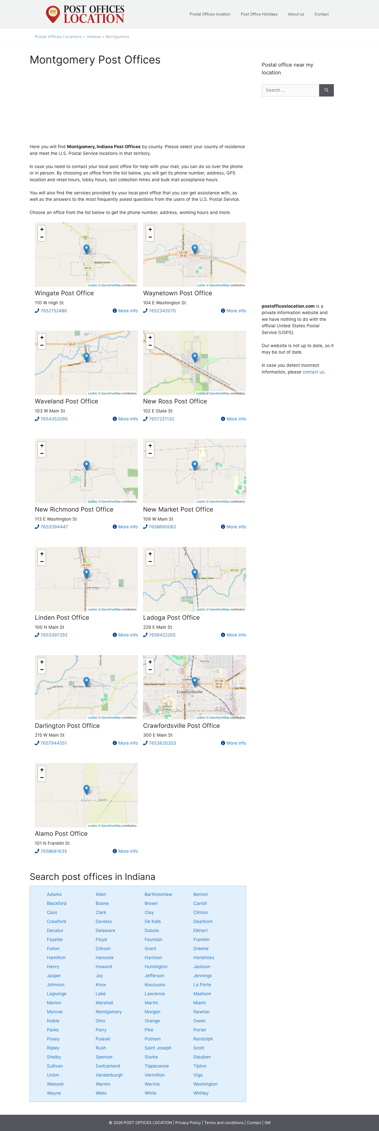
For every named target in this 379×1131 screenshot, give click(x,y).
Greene (201, 948)
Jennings (202, 975)
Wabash (55, 1084)
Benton (200, 894)
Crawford (56, 921)
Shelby (54, 1057)
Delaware (105, 930)
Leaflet (92, 285)
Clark (101, 912)
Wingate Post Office (64, 293)
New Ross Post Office (175, 401)
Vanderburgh (109, 1075)
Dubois (152, 930)
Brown (151, 903)
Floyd (101, 939)
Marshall (104, 1002)
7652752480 (53, 310)
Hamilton (56, 957)
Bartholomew (158, 894)
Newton (201, 1011)
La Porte (202, 984)
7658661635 (53, 851)
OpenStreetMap (111, 285)
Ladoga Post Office (171, 617)
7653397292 (54, 635)
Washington (205, 1084)
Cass (52, 912)
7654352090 (54, 418)
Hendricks (203, 957)
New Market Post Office (178, 509)
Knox (101, 984)
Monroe (55, 1011)
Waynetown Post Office (177, 293)
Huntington (156, 966)
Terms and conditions (224, 1122)
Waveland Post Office (66, 401)
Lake (101, 993)
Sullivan (55, 1066)
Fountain (153, 939)
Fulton (53, 948)
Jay (99, 975)
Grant (150, 948)
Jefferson (154, 975)
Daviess (104, 921)
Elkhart (200, 930)
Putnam (153, 1038)
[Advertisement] (138, 107)
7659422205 (162, 635)
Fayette (55, 939)
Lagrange (57, 993)
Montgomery (109, 1011)
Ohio (100, 1020)
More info (128, 310)
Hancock (105, 957)
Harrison (153, 957)
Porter (199, 1029)
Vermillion (155, 1075)
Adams (54, 894)
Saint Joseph (158, 1047)
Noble (53, 1020)
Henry (53, 966)
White (150, 1093)
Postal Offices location (210, 14)
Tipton (200, 1066)
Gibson (103, 948)
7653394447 (54, 526)
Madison (202, 993)
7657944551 (53, 743)
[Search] (326, 90)
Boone (102, 903)
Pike (149, 1029)
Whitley (201, 1093)
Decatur (55, 930)
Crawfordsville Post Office (181, 725)
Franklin (201, 939)
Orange (152, 1020)
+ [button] (42, 229)
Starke (151, 1057)
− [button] (42, 237)
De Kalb (153, 921)
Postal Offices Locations (58, 36)
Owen (199, 1020)
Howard (104, 966)
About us (296, 14)
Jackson (201, 966)
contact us (313, 372)
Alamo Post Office (61, 833)
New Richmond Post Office (74, 509)
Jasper (54, 975)
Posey (53, 1038)
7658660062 (162, 526)
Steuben (202, 1057)
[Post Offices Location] (84, 14)
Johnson (55, 984)
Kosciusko (155, 984)
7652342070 (162, 310)
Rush (101, 1047)
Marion (54, 1002)
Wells (101, 1093)
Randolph (203, 1038)
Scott (198, 1047)
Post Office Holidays (259, 14)
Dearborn (203, 921)
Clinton (200, 912)
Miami (199, 1002)
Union (53, 1075)
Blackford (57, 903)
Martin (151, 1002)
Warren (103, 1084)
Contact (322, 14)
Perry (101, 1029)
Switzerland (108, 1066)
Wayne (54, 1093)
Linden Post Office (62, 617)
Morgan (152, 1011)
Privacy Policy (188, 1122)
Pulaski (103, 1038)
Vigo (198, 1075)
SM (267, 1122)
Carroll (200, 903)
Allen (101, 894)
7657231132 (161, 418)
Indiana (94, 36)
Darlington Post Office (67, 725)
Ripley (53, 1047)
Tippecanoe (157, 1066)
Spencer (104, 1057)
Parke (53, 1029)
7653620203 (162, 743)
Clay (149, 912)
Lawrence (155, 993)
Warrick (152, 1084)
